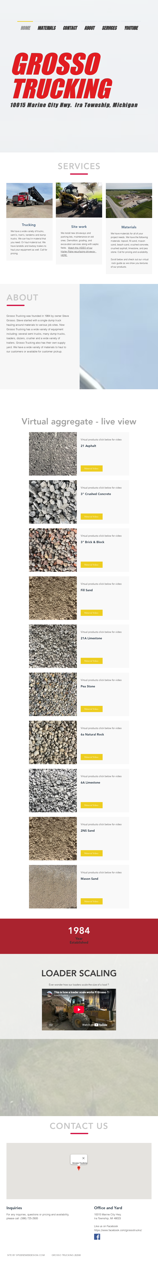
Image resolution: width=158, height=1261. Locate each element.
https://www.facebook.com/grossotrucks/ (118, 1230)
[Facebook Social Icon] (97, 1237)
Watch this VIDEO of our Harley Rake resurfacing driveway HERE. (78, 251)
